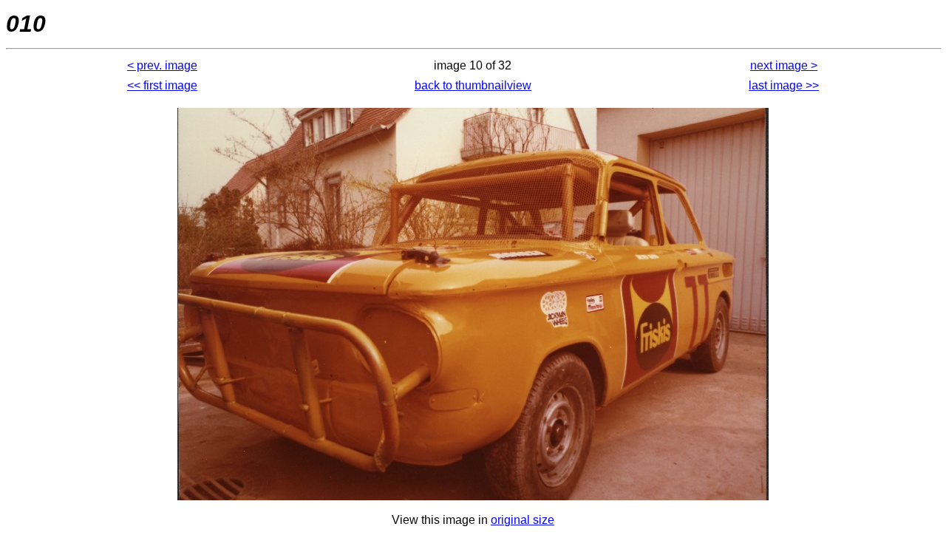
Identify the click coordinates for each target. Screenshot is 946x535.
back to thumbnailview (473, 85)
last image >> (784, 85)
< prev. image (162, 65)
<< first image (162, 85)
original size (522, 520)
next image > (783, 65)
